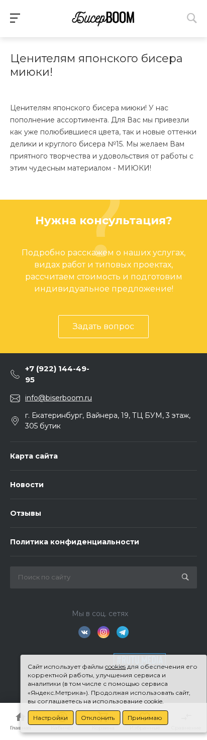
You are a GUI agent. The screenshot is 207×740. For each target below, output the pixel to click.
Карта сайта (34, 456)
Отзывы (25, 513)
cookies (115, 666)
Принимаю (145, 717)
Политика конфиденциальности (74, 541)
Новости (27, 484)
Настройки (50, 717)
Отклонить (98, 717)
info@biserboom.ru (58, 397)
